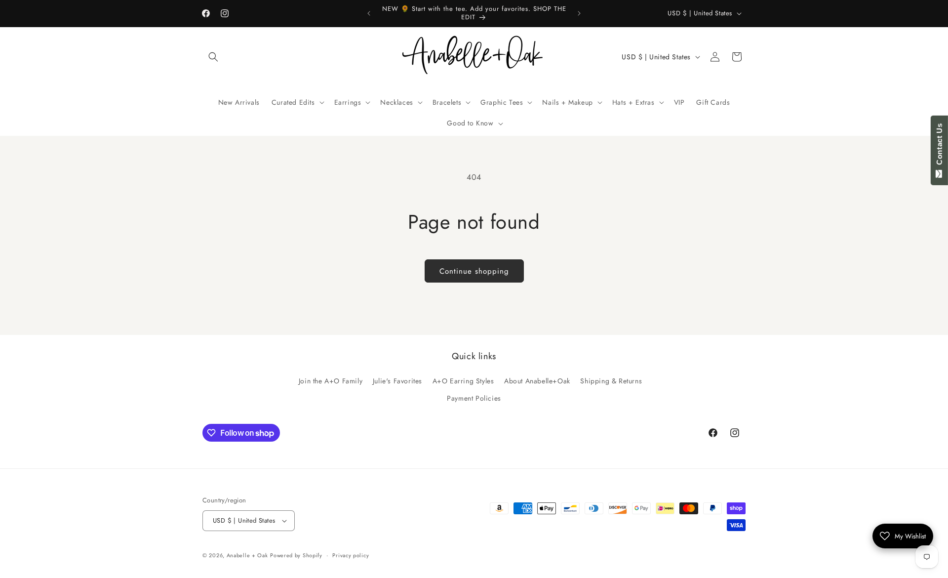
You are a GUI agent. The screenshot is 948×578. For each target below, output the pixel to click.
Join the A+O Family (330, 381)
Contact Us (939, 146)
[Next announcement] (579, 13)
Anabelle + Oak (247, 555)
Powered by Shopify (296, 555)
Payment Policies (474, 398)
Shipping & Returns (611, 381)
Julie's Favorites (397, 381)
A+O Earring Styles (463, 381)
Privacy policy (350, 555)
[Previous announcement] (369, 13)
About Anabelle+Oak (537, 381)
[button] (213, 57)
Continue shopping (474, 271)
